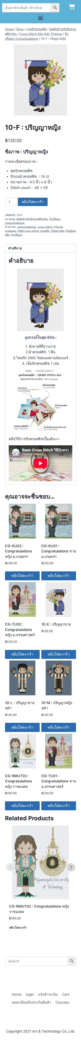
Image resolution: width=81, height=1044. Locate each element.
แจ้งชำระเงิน (48, 994)
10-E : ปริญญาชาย (56, 624)
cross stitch (45, 227)
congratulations (26, 227)
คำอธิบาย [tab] (15, 248)
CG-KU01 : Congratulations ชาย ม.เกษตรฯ (58, 551)
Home (17, 994)
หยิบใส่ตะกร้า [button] (22, 575)
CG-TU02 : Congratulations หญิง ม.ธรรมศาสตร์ (20, 629)
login (30, 994)
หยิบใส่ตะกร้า (33, 202)
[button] (40, 17)
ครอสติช (44, 230)
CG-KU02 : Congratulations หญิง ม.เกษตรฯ (18, 551)
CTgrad (58, 227)
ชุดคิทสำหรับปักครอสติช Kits (32, 219)
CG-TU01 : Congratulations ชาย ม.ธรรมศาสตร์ (58, 781)
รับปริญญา (17, 234)
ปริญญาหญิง (57, 230)
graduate (10, 230)
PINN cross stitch (28, 230)
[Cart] (72, 6)
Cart (65, 994)
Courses (62, 1002)
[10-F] (40, 79)
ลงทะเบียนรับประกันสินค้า (31, 1002)
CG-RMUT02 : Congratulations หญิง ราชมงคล (18, 781)
